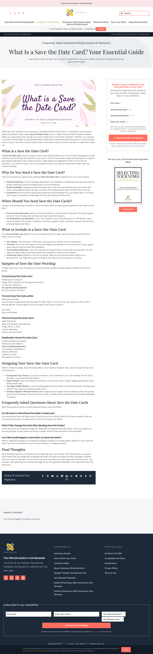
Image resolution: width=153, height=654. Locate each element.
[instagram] (23, 13)
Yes (126, 650)
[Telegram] (76, 476)
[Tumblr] (85, 476)
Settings (91, 651)
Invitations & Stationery (97, 43)
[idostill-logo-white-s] (10, 544)
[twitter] (15, 13)
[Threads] (81, 476)
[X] (47, 476)
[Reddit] (57, 476)
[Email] (66, 479)
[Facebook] (43, 476)
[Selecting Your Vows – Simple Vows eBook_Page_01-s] (128, 167)
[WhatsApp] (71, 476)
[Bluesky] (52, 476)
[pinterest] (19, 13)
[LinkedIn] (67, 476)
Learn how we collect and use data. (34, 651)
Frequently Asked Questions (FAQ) (62, 43)
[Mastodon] (62, 476)
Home (113, 34)
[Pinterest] (90, 476)
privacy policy (130, 146)
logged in (19, 519)
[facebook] (10, 13)
